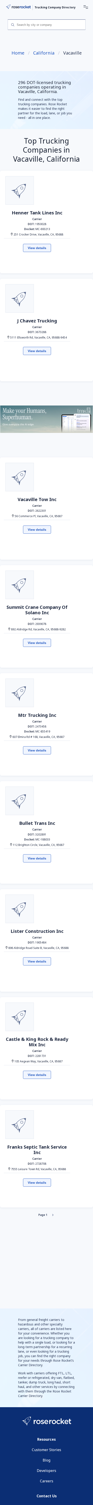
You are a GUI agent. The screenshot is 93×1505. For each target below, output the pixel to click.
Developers (46, 1470)
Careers (46, 1481)
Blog (46, 1460)
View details (37, 248)
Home (18, 53)
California (43, 53)
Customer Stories (46, 1449)
